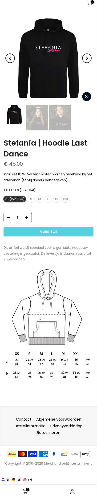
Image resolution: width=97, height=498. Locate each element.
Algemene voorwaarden (58, 419)
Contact (24, 419)
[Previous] (10, 58)
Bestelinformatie (30, 426)
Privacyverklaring (66, 426)
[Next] (87, 58)
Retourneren (48, 432)
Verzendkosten (39, 174)
